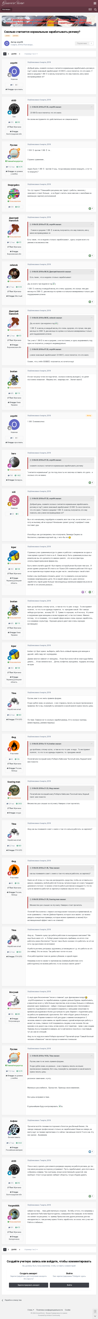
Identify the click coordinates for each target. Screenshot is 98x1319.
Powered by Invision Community (49, 1315)
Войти (69, 1285)
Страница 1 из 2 (30, 54)
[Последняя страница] (19, 53)
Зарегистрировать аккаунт (28, 1285)
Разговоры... (29, 45)
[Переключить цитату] (31, 107)
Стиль (30, 1310)
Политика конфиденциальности (49, 1310)
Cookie (67, 1310)
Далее (13, 54)
